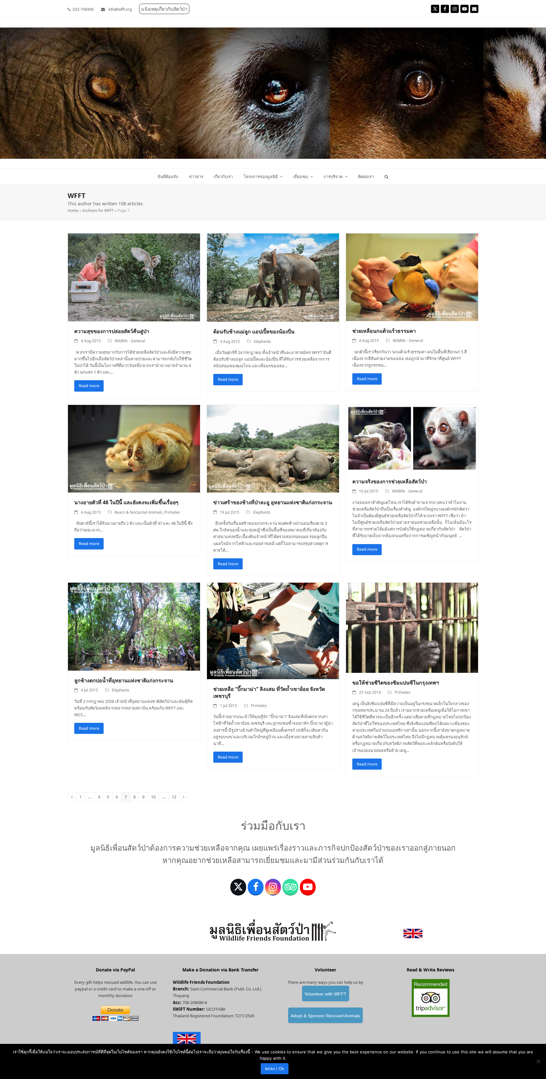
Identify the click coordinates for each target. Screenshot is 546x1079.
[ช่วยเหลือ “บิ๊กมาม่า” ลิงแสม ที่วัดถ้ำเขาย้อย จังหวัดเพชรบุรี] (273, 630)
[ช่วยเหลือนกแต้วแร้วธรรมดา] (412, 277)
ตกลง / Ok (274, 1068)
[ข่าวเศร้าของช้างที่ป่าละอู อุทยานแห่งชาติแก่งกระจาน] (273, 448)
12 (175, 798)
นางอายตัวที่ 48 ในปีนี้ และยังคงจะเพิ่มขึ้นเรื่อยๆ (126, 502)
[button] (386, 176)
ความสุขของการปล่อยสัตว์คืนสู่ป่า (111, 331)
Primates (172, 512)
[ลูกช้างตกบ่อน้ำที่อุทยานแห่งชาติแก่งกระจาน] (134, 626)
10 (155, 798)
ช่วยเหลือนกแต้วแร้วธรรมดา (384, 330)
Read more (89, 385)
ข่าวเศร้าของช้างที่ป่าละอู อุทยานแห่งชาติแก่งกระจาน (272, 502)
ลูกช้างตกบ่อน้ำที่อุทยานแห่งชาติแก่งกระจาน (123, 680)
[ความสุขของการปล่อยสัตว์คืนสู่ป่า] (134, 277)
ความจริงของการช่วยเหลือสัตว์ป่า (389, 481)
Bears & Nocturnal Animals (138, 512)
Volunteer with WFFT (326, 993)
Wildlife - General (130, 341)
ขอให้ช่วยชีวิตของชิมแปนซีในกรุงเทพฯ (395, 682)
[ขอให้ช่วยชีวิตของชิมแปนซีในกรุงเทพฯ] (412, 627)
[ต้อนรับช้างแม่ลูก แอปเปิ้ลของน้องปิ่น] (273, 277)
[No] (538, 1061)
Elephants (262, 341)
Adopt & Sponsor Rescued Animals (325, 1015)
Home (73, 210)
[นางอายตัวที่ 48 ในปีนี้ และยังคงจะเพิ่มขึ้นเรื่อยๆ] (134, 448)
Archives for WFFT (98, 210)
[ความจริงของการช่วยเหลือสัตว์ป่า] (412, 438)
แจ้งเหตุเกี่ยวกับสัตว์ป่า (164, 9)
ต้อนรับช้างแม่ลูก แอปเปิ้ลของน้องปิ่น (253, 331)
